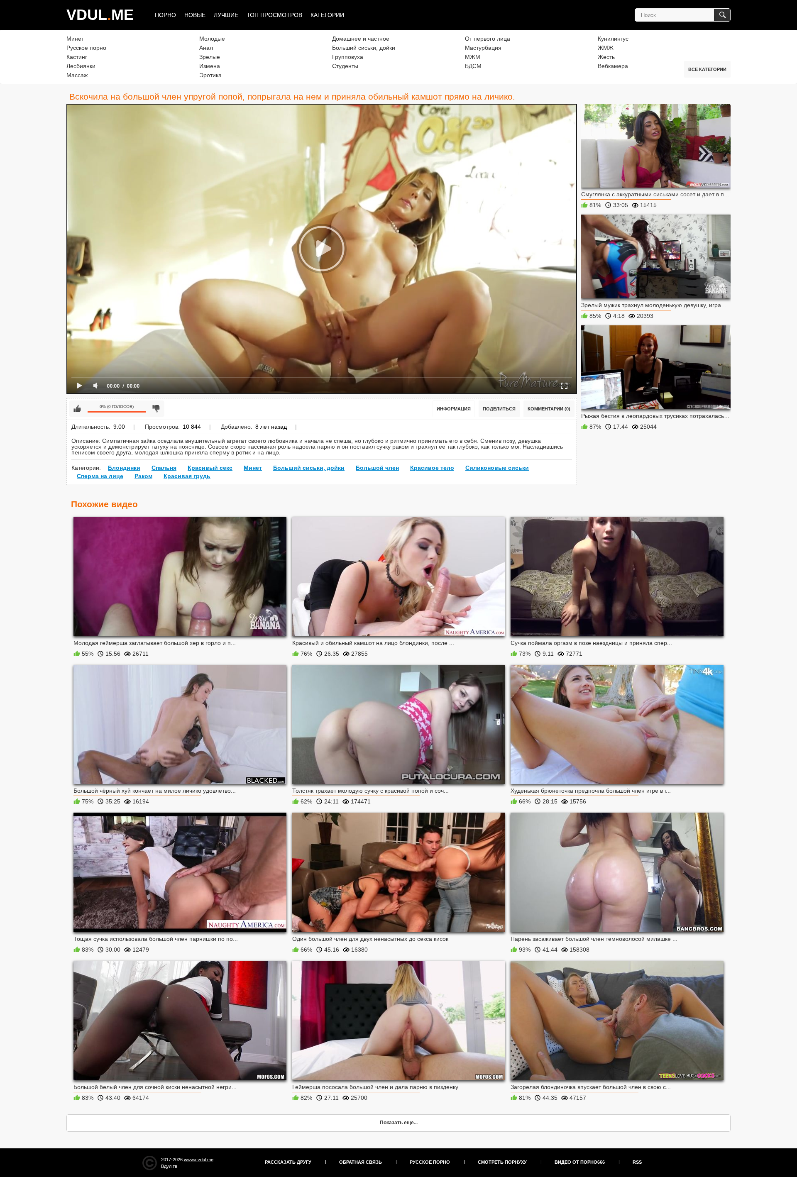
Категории (327, 15)
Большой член (377, 467)
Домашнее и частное (360, 38)
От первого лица (487, 38)
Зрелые (209, 57)
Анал (206, 47)
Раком (143, 476)
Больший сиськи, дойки (363, 47)
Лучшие (226, 15)
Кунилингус (613, 38)
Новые (194, 15)
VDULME (100, 14)
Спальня (164, 467)
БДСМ (473, 66)
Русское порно (86, 47)
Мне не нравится (156, 408)
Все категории (707, 69)
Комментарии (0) (549, 408)
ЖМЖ (606, 47)
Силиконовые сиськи (497, 467)
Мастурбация (483, 47)
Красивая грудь (187, 476)
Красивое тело (432, 467)
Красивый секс (210, 467)
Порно (165, 15)
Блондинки (124, 467)
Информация (454, 408)
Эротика (210, 75)
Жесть (606, 57)
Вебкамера (613, 66)
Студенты (345, 66)
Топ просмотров (274, 15)
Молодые (212, 38)
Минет (75, 38)
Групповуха (347, 57)
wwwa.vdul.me (198, 1159)
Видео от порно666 (580, 1162)
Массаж (77, 75)
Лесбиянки (80, 66)
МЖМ (472, 57)
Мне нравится (77, 408)
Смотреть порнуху (502, 1162)
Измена (209, 66)
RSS (637, 1162)
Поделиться (499, 408)
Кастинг (76, 57)
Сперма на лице (100, 476)
